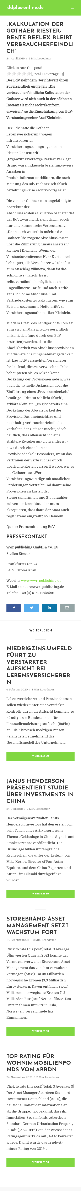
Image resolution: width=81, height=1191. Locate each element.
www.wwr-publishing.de (41, 581)
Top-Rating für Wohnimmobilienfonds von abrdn (38, 1063)
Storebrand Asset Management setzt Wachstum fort (37, 925)
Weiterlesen (40, 756)
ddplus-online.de (25, 8)
